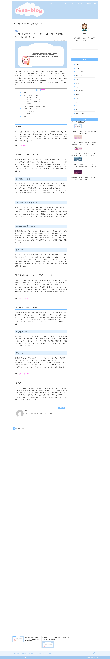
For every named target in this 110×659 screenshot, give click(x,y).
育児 (16, 31)
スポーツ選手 (79, 90)
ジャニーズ (79, 87)
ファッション (79, 98)
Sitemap (57, 3)
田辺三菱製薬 (23, 145)
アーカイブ (74, 121)
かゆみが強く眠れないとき (33, 101)
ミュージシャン (80, 102)
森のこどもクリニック (25, 374)
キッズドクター (23, 298)
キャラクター (79, 75)
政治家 (77, 105)
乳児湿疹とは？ (27, 93)
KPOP (77, 64)
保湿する (29, 113)
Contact (71, 3)
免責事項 (89, 3)
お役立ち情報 (79, 71)
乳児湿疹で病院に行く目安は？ (31, 95)
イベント (78, 68)
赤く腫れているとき (32, 97)
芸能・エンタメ (80, 113)
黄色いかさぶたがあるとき (33, 99)
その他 (77, 94)
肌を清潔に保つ (31, 111)
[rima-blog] (29, 17)
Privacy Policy (80, 3)
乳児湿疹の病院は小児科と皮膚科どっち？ (34, 106)
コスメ (77, 79)
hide (43, 90)
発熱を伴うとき (31, 103)
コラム (77, 83)
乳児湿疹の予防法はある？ (30, 108)
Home (50, 3)
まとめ (24, 116)
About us (64, 3)
